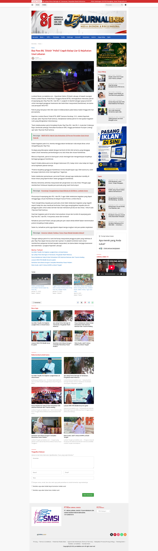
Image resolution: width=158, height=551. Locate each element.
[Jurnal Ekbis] (79, 22)
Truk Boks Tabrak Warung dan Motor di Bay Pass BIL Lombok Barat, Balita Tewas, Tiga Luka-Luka (83, 288)
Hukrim (93, 37)
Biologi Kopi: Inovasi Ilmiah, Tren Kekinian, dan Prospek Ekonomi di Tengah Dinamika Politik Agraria (117, 207)
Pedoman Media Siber (59, 542)
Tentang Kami (120, 542)
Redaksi (37, 57)
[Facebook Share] (78, 302)
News (33, 48)
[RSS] (125, 534)
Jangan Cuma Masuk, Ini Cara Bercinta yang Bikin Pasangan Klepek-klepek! (116, 94)
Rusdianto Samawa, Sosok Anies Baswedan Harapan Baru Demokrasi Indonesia (117, 215)
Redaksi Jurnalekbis (74, 544)
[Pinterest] (114, 534)
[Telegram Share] (89, 302)
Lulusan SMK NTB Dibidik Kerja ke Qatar (43, 260)
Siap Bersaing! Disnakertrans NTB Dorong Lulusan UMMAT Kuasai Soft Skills (117, 86)
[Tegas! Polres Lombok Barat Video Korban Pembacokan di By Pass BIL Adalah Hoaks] (62, 279)
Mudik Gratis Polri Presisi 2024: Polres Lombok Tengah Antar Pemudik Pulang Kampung (116, 77)
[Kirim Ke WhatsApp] (92, 302)
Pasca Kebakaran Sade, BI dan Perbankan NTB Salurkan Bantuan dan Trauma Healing (57, 257)
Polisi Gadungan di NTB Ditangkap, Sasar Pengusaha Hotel (86, 1)
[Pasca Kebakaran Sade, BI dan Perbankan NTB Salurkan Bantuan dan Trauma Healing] (84, 315)
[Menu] (32, 4)
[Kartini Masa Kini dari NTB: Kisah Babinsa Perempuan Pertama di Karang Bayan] (101, 103)
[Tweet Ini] (81, 302)
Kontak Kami (86, 544)
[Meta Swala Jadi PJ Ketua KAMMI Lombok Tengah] (84, 335)
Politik (63, 37)
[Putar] (99, 274)
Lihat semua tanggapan (112, 248)
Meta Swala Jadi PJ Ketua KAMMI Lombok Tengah (46, 265)
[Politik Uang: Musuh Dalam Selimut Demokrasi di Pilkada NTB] (101, 191)
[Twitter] (111, 534)
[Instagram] (118, 534)
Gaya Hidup (101, 37)
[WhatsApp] (121, 534)
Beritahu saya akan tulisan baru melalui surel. (46, 490)
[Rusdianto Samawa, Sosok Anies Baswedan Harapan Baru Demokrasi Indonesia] (102, 216)
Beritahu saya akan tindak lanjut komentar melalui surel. (49, 486)
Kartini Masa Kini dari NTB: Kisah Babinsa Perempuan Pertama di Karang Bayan (117, 102)
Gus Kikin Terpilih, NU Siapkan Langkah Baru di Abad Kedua (49, 252)
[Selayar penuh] (124, 274)
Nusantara (86, 37)
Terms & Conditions (45, 542)
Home (37, 5)
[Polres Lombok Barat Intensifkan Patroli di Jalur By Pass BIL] (41, 279)
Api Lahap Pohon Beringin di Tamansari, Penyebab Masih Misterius (51, 255)
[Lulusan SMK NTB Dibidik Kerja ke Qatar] (41, 335)
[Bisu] (121, 274)
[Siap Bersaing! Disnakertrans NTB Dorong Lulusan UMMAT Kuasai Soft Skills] (101, 86)
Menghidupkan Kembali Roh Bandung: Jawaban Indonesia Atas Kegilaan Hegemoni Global (116, 199)
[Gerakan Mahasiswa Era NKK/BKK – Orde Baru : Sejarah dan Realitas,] (101, 224)
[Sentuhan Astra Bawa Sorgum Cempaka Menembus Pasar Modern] (62, 335)
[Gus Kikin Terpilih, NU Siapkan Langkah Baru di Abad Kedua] (41, 315)
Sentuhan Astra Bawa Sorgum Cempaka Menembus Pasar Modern (51, 262)
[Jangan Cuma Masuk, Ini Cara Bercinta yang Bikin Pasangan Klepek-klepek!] (101, 94)
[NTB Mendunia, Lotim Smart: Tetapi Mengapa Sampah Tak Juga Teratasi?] (101, 182)
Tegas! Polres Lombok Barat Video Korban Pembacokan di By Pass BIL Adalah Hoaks (62, 287)
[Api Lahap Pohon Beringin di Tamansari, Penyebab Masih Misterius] (62, 315)
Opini (108, 37)
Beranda (35, 37)
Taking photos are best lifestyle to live (116, 119)
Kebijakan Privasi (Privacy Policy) (104, 542)
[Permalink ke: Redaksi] (32, 58)
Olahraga (70, 37)
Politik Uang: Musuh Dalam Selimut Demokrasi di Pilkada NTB (117, 190)
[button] (122, 4)
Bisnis (41, 37)
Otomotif (78, 37)
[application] (112, 267)
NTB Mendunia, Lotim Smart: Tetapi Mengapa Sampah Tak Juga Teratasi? (116, 182)
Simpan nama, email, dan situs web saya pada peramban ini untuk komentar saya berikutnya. (60, 482)
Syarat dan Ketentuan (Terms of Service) (80, 542)
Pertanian (56, 37)
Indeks (44, 5)
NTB (48, 37)
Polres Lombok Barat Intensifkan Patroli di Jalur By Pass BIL (39, 287)
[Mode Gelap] (126, 4)
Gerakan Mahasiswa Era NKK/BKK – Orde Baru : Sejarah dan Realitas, (116, 224)
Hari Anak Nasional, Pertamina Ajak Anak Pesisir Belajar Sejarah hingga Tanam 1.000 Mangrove (115, 111)
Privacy (35, 542)
